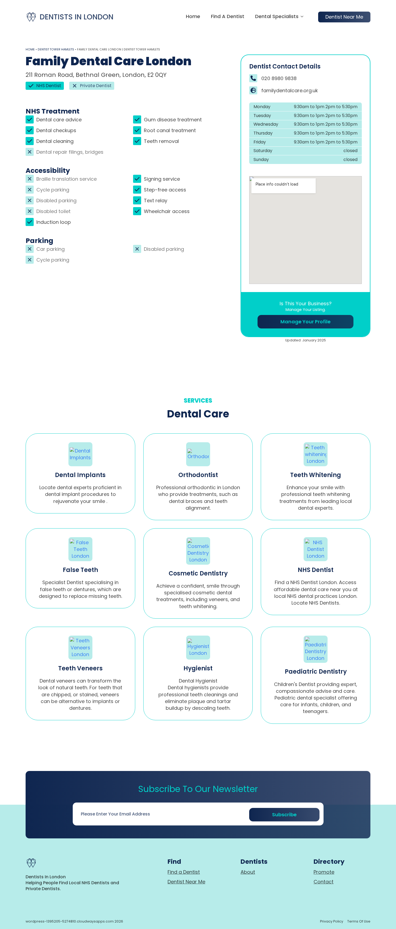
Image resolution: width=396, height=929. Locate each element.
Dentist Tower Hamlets (56, 49)
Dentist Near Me (186, 881)
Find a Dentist (227, 17)
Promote (324, 872)
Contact (324, 881)
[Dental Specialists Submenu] (300, 17)
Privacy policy (331, 921)
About (248, 872)
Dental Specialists (276, 17)
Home (193, 17)
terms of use (358, 921)
